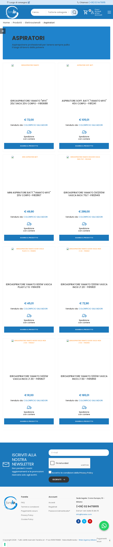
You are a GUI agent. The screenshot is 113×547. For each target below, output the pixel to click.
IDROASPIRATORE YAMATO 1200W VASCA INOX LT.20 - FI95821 (84, 286)
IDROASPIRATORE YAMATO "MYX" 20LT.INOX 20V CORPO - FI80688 (29, 102)
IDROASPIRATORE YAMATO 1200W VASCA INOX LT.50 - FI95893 (84, 378)
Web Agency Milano (88, 540)
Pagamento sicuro (29, 511)
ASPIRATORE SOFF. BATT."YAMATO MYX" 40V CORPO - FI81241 (84, 102)
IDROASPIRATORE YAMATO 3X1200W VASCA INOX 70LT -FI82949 (84, 194)
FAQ (23, 502)
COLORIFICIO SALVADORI (36, 125)
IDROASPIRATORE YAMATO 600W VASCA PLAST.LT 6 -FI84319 (29, 286)
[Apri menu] (109, 12)
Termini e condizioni (30, 506)
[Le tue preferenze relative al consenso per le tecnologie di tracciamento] (4, 544)
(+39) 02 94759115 (97, 2)
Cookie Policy (27, 519)
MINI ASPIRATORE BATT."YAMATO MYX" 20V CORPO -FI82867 (29, 194)
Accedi (52, 502)
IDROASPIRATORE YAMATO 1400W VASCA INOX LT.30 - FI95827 (29, 378)
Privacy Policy (86, 472)
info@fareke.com (84, 514)
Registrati (53, 506)
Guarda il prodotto (29, 146)
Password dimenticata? (59, 511)
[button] (104, 526)
